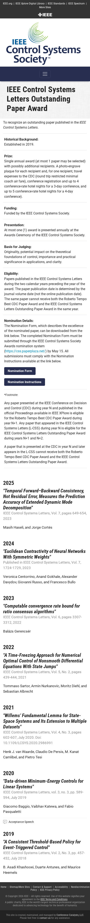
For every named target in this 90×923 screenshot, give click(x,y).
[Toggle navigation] (45, 74)
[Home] (43, 43)
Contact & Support (42, 887)
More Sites (45, 7)
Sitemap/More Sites (20, 887)
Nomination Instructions (24, 382)
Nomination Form (20, 371)
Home (3, 887)
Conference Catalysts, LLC (70, 915)
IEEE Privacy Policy (49, 889)
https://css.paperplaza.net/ (25, 351)
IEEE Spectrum (76, 3)
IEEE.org (7, 3)
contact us (45, 918)
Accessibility (61, 887)
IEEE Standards (56, 3)
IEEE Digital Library (30, 3)
